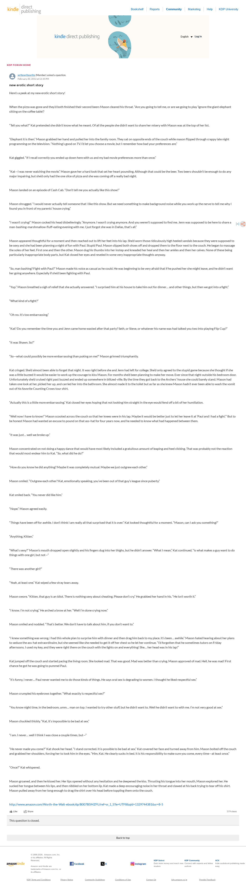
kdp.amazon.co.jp (179, 880)
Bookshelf (137, 9)
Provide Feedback (207, 880)
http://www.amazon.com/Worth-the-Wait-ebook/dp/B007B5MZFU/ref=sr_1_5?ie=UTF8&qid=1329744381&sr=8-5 (86, 804)
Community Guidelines (95, 880)
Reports (155, 9)
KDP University (228, 9)
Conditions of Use (123, 880)
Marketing (194, 9)
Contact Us (151, 880)
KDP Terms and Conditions (39, 880)
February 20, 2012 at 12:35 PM (33, 78)
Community (174, 9)
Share (30, 811)
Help (210, 9)
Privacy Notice (67, 880)
